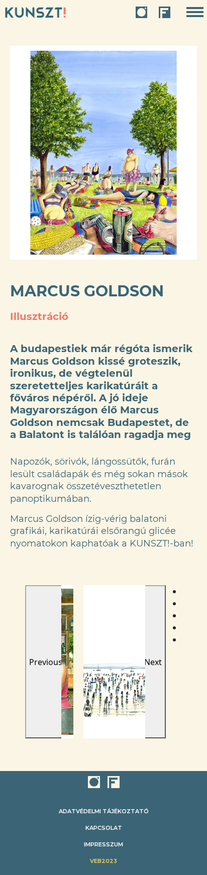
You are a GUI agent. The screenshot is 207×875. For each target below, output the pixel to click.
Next (153, 662)
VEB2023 (103, 860)
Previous (45, 662)
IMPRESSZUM (103, 844)
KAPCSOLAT (103, 827)
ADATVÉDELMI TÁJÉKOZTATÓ (104, 811)
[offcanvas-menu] (195, 12)
